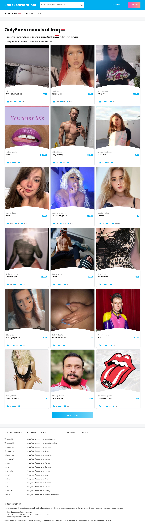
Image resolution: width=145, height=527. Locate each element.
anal (6, 483)
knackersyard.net (20, 4)
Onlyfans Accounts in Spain (38, 479)
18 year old (9, 439)
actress (7, 463)
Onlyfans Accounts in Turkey (38, 491)
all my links (9, 471)
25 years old (9, 451)
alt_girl (7, 475)
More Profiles (72, 415)
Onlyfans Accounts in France (38, 463)
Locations (117, 5)
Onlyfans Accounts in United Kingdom (42, 443)
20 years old (9, 447)
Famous (134, 5)
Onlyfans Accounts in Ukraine (39, 451)
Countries (28, 13)
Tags (38, 13)
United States (11, 13)
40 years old (9, 455)
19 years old (9, 443)
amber (7, 479)
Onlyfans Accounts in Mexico (38, 487)
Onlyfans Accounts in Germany (39, 467)
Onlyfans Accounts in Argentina (39, 455)
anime (7, 487)
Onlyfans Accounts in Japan (38, 471)
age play (8, 467)
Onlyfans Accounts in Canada (39, 447)
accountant (9, 459)
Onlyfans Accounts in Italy (37, 475)
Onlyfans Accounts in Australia (39, 459)
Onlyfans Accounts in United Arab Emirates (44, 495)
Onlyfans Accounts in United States (41, 439)
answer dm (9, 491)
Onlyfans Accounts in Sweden (39, 483)
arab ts (7, 495)
